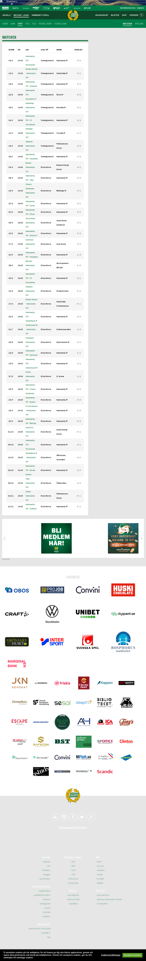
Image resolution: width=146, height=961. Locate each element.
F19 (73, 874)
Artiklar (100, 883)
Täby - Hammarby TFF (30, 483)
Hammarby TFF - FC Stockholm (30, 278)
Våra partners (103, 895)
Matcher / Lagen (73, 857)
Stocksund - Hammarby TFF (31, 223)
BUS (98, 857)
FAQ (48, 937)
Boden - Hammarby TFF (30, 167)
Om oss (100, 866)
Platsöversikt (73, 899)
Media (100, 874)
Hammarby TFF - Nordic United (30, 470)
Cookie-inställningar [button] (110, 955)
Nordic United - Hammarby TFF (31, 304)
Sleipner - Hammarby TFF (30, 146)
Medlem (46, 916)
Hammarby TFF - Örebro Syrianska (31, 389)
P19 (73, 870)
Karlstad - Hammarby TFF (30, 244)
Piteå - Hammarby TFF (30, 376)
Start (99, 862)
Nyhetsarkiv (44, 879)
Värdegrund (45, 904)
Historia (46, 899)
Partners (100, 891)
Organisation (44, 891)
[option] (56, 538)
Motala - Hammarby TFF (30, 265)
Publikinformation (42, 895)
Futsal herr (73, 879)
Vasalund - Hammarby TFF (30, 342)
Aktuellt (46, 857)
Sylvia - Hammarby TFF (30, 496)
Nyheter (46, 862)
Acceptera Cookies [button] (132, 955)
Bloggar (46, 874)
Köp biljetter (73, 895)
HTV (48, 866)
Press (47, 908)
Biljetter (73, 891)
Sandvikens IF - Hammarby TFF (31, 457)
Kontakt (46, 912)
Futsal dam (74, 883)
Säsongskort (43, 924)
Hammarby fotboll (41, 886)
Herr (73, 862)
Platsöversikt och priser (40, 928)
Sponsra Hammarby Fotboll (109, 899)
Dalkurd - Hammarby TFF (30, 291)
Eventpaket (102, 904)
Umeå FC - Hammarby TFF (30, 432)
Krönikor (46, 870)
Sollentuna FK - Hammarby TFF (31, 329)
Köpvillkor (45, 933)
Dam (73, 866)
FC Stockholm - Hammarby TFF (31, 410)
